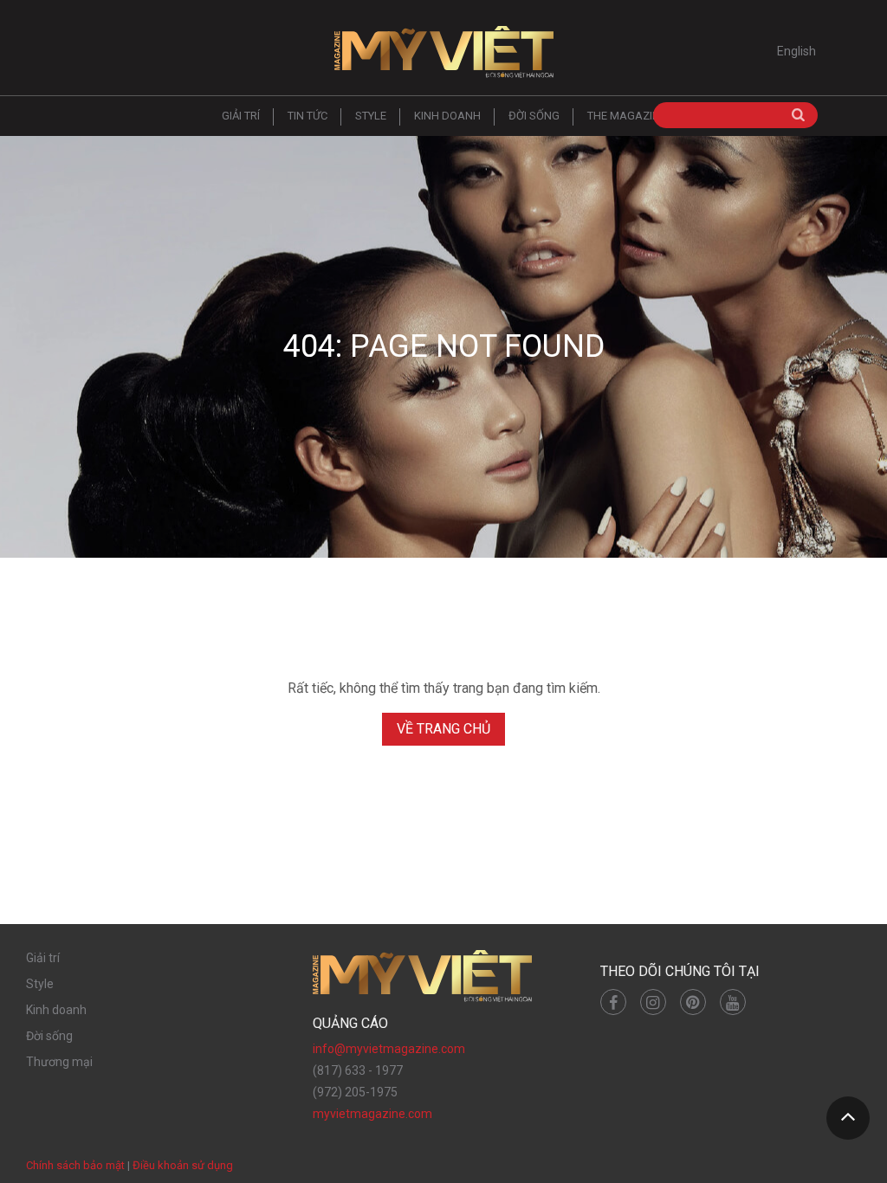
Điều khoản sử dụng (183, 1165)
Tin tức (307, 115)
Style (370, 115)
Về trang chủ (443, 729)
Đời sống (534, 115)
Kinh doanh (447, 115)
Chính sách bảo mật (75, 1165)
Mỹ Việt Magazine (443, 52)
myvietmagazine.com (372, 1114)
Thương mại (59, 1062)
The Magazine (626, 115)
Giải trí (241, 115)
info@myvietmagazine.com (389, 1049)
